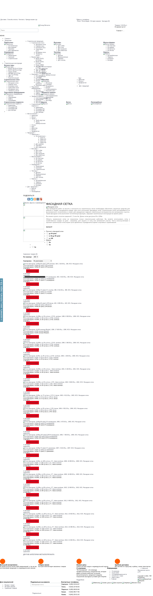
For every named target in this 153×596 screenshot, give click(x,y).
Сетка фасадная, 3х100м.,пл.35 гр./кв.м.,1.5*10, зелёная (41, 344)
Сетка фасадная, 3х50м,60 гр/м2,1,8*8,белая (37, 305)
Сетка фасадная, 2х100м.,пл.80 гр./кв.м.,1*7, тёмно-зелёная (42, 502)
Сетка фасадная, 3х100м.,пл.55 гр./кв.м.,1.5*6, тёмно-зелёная (43, 384)
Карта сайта (115, 577)
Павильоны (8, 42)
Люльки (10, 96)
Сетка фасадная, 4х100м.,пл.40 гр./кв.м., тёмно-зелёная (41, 370)
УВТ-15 (10, 76)
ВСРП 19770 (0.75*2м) (15, 68)
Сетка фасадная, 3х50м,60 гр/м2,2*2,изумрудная (38, 423)
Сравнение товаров (11, 588)
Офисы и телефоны (82, 19)
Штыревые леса (13, 89)
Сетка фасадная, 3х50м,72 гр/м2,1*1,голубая (37, 291)
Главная (118, 30)
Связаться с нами (117, 576)
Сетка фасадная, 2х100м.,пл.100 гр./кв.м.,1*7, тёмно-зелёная (42, 515)
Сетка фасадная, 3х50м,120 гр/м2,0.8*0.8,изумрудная (40, 436)
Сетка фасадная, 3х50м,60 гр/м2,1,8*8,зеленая (38, 265)
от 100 (51, 238)
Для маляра (12, 110)
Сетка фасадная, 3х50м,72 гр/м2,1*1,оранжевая (38, 449)
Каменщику (12, 105)
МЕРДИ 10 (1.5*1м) (14, 73)
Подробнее (80, 580)
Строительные (12, 58)
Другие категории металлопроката (38, 554)
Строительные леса (11, 79)
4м (35, 247)
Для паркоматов (13, 50)
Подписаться (36, 593)
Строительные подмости (13, 102)
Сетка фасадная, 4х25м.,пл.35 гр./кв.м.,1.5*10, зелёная (40, 357)
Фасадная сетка (13, 83)
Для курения (12, 47)
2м (50, 242)
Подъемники (12, 97)
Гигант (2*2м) (12, 71)
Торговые (11, 49)
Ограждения (9, 52)
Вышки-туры (9, 65)
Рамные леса (12, 84)
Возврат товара (9, 585)
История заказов (10, 586)
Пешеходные (12, 55)
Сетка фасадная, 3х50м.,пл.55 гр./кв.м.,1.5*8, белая (39, 410)
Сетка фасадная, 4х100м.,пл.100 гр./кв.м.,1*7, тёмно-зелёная (42, 541)
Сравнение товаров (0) (30, 254)
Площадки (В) (12, 108)
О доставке (115, 573)
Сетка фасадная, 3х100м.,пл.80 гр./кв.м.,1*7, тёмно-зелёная (42, 489)
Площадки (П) (12, 107)
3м (50, 244)
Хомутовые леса (13, 87)
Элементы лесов (13, 91)
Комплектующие (13, 78)
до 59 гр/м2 (52, 233)
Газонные (11, 57)
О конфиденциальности (119, 574)
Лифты (10, 99)
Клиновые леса (13, 86)
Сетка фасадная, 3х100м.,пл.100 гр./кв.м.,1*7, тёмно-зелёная (42, 528)
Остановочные (12, 46)
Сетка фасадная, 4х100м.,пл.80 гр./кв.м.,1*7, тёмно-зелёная (42, 476)
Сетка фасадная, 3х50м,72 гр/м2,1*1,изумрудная (38, 278)
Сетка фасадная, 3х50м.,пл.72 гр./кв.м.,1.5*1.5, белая (40, 397)
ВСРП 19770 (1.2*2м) (14, 70)
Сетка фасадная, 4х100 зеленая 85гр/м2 (36, 331)
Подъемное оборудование (14, 92)
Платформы (12, 100)
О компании (115, 571)
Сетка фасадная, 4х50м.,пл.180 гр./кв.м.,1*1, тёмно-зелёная (42, 463)
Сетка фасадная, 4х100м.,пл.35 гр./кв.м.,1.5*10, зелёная (41, 318)
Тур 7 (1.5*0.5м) (13, 75)
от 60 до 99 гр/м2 (54, 236)
